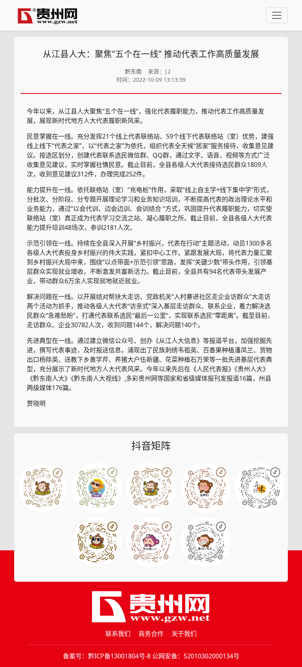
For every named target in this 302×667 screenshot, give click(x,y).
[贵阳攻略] (151, 488)
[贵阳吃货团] (42, 488)
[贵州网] (47, 15)
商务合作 (151, 633)
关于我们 (184, 633)
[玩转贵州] (97, 488)
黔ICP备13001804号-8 (119, 656)
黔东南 (133, 71)
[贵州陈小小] (259, 488)
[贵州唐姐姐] (205, 488)
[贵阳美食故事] (151, 542)
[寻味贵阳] (205, 542)
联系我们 (118, 633)
